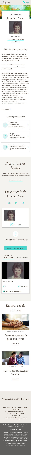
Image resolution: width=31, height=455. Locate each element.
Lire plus (15, 343)
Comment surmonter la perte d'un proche (15, 335)
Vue (19, 224)
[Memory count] (8, 203)
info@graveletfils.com (8, 103)
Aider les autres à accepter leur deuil (15, 371)
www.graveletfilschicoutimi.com (11, 97)
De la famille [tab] (22, 257)
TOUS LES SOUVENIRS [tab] (8, 256)
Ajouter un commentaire (13, 291)
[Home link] (6, 2)
